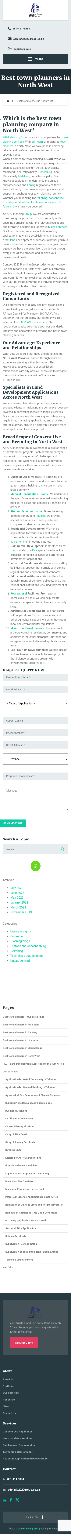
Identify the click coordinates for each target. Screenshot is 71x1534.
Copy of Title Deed (16, 1134)
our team (37, 141)
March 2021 (18, 907)
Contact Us (9, 1413)
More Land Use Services (19, 1181)
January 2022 (19, 902)
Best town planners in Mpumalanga (22, 1048)
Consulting (17, 936)
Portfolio (8, 1267)
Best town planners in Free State (21, 1024)
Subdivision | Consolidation (21, 1243)
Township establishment (26, 956)
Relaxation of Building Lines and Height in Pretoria (33, 1204)
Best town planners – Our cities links (23, 1016)
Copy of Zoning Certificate (20, 1142)
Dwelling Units (13, 1150)
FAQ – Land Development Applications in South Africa (33, 1063)
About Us (8, 1379)
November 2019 (21, 912)
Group (28, 213)
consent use (56, 197)
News (6, 1406)
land (12, 240)
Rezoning (16, 951)
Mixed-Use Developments (27, 628)
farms (40, 615)
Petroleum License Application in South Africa (31, 1196)
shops (14, 550)
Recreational (18, 593)
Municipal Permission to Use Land (24, 1189)
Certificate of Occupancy (19, 1118)
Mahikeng (24, 176)
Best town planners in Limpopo (20, 1040)
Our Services (10, 1071)
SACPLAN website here (33, 322)
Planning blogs (20, 941)
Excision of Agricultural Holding (23, 1157)
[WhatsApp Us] (36, 866)
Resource (9, 1399)
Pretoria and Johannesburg (28, 946)
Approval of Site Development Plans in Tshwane (32, 1095)
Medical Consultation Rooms (29, 494)
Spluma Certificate (16, 1236)
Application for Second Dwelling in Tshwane (30, 1087)
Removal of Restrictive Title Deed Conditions (31, 1212)
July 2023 (16, 888)
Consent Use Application (19, 1126)
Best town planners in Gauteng (20, 1032)
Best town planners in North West (21, 1056)
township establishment (17, 202)
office (33, 550)
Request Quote (24, 1342)
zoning (31, 185)
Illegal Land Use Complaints (21, 1165)
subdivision (40, 202)
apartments (17, 541)
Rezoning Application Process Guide (26, 1220)
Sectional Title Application (20, 1228)
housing (40, 515)
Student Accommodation (26, 511)
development (59, 226)
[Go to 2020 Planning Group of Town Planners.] (8, 101)
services (19, 141)
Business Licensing (16, 1110)
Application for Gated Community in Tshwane (30, 1079)
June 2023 (17, 893)
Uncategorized (20, 961)
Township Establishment (19, 1259)
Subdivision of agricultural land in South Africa (31, 1251)
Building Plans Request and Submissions (28, 1103)
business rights (20, 931)
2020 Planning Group (15, 137)
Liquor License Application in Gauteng (27, 1173)
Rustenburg (45, 171)
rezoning (42, 197)
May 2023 (17, 897)
